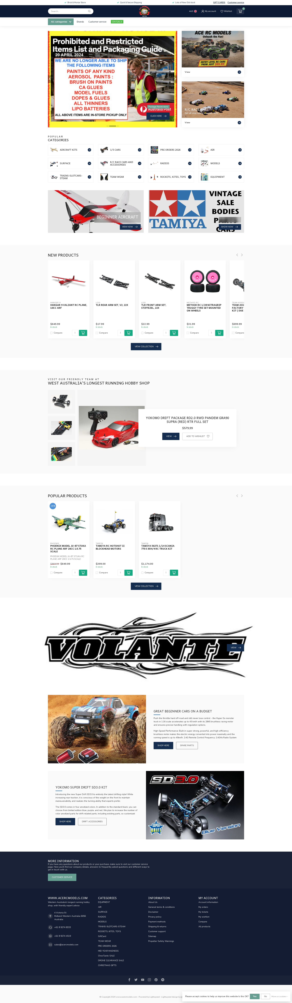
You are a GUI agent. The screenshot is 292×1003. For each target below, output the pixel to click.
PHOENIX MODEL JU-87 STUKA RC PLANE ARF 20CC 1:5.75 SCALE (68, 548)
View (169, 436)
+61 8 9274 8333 (62, 927)
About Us (152, 902)
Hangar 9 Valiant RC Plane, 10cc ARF (68, 306)
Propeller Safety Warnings (161, 941)
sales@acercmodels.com (66, 944)
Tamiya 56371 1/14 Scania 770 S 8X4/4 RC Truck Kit (157, 547)
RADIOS (102, 916)
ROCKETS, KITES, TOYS (109, 931)
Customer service (236, 2)
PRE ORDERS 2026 (107, 946)
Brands (80, 21)
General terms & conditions (161, 907)
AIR (99, 907)
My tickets (203, 911)
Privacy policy (154, 916)
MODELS (102, 921)
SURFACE (102, 911)
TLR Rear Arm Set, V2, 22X (112, 305)
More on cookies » (279, 996)
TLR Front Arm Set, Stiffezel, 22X (153, 306)
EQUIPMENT (104, 902)
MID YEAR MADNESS (108, 950)
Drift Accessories (92, 821)
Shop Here (163, 745)
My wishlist (203, 916)
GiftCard (102, 936)
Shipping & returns (157, 926)
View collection (144, 346)
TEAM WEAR (104, 941)
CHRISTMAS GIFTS (107, 965)
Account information (208, 902)
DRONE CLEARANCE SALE (111, 960)
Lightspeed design (169, 997)
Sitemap (152, 936)
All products (204, 926)
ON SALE (117, 21)
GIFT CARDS (219, 2)
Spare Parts (187, 745)
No (265, 996)
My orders (203, 907)
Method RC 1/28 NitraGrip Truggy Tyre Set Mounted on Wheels (204, 308)
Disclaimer (153, 911)
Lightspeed (155, 997)
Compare (58, 333)
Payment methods (157, 921)
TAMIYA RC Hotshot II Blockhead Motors (110, 547)
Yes (254, 996)
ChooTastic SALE (106, 955)
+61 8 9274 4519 (62, 936)
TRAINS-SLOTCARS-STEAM (111, 926)
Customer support (157, 931)
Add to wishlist (195, 436)
